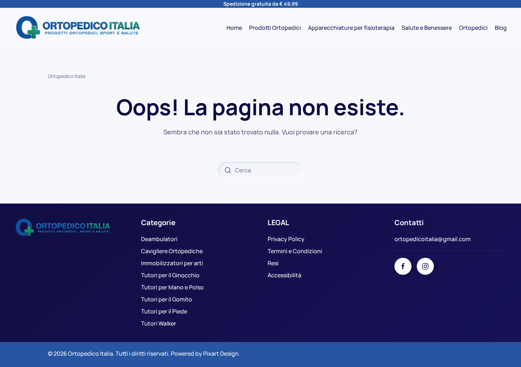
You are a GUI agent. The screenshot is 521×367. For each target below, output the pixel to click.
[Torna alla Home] (78, 27)
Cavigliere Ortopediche (172, 251)
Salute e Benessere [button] (427, 28)
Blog (501, 28)
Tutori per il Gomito (166, 299)
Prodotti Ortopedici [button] (275, 28)
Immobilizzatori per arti (172, 263)
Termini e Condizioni (295, 251)
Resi (273, 263)
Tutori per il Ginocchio (170, 275)
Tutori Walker (158, 323)
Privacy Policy (286, 239)
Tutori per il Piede (164, 311)
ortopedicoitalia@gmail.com (432, 239)
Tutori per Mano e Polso (172, 287)
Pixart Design (221, 353)
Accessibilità (284, 275)
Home (234, 28)
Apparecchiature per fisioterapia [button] (351, 28)
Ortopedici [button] (473, 28)
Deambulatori (159, 239)
